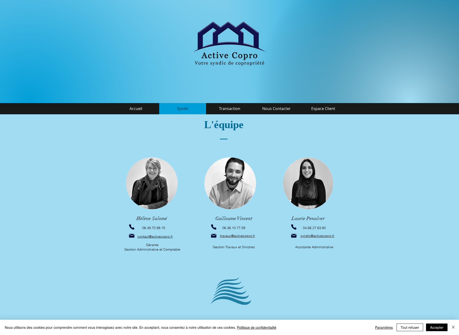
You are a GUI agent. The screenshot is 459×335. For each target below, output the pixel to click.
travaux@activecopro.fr (237, 236)
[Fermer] (453, 327)
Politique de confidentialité (256, 327)
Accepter (436, 327)
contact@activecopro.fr (155, 236)
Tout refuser (410, 327)
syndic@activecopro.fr (317, 236)
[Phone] (214, 227)
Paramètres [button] (384, 327)
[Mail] (132, 236)
